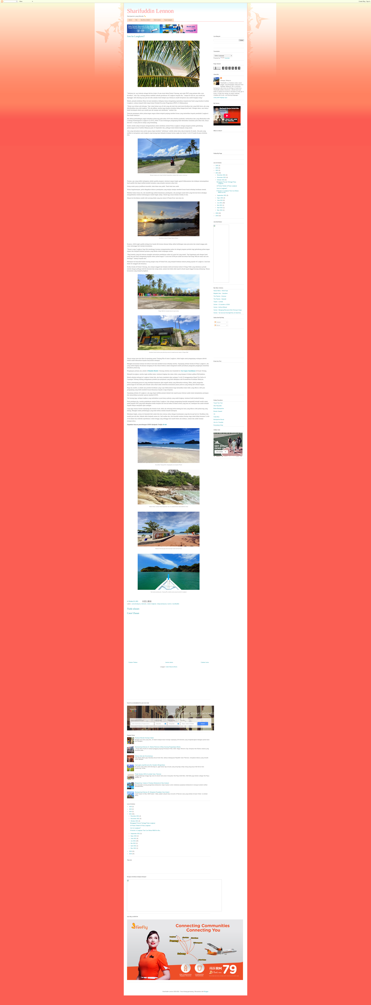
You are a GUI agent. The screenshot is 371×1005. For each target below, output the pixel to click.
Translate (227, 58)
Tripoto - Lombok (218, 301)
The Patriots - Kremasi (220, 296)
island (149, 604)
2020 (130, 851)
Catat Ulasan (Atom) (171, 667)
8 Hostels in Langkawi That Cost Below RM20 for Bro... (145, 830)
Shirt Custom (157, 20)
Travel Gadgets (168, 20)
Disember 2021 (135, 816)
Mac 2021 (134, 848)
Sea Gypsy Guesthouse (188, 371)
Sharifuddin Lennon (150, 11)
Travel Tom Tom (218, 403)
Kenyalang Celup (218, 425)
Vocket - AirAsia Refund (220, 307)
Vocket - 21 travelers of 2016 (222, 304)
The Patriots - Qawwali (220, 299)
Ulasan (218, 325)
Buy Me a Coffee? (145, 20)
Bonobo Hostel (153, 371)
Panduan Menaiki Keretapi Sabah (144, 738)
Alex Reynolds (218, 405)
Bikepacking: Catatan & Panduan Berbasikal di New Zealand (152, 783)
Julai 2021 (134, 838)
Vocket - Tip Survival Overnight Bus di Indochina (227, 313)
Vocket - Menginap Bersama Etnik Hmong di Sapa (228, 310)
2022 (130, 811)
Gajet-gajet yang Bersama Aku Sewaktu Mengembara (150, 765)
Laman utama (169, 662)
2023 (130, 809)
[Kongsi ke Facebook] (149, 601)
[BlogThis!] (145, 601)
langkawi (153, 604)
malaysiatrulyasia (162, 604)
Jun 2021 (133, 841)
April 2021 (134, 846)
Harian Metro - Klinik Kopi (221, 290)
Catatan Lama (205, 662)
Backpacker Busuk (219, 419)
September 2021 (135, 833)
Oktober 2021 (135, 821)
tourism (169, 604)
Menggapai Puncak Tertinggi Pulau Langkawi (142, 823)
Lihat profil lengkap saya (220, 97)
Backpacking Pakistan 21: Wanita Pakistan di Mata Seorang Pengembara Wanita (157, 747)
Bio (136, 20)
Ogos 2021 (134, 836)
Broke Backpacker (219, 408)
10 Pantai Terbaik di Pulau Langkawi (140, 825)
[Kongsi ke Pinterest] (150, 601)
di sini (165, 424)
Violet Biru (216, 417)
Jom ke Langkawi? (135, 828)
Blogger (206, 991)
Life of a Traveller (218, 422)
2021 (130, 814)
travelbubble (175, 604)
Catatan (218, 322)
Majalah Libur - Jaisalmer (221, 293)
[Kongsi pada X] (147, 601)
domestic (143, 604)
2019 (130, 853)
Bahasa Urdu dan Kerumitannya (144, 756)
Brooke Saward (218, 411)
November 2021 (135, 818)
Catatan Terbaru (132, 662)
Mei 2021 (133, 843)
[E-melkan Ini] (143, 601)
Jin (214, 414)
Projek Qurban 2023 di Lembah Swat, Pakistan (148, 774)
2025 (130, 806)
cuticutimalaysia (136, 604)
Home (130, 20)
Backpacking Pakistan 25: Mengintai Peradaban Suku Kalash (152, 792)
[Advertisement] (168, 684)
